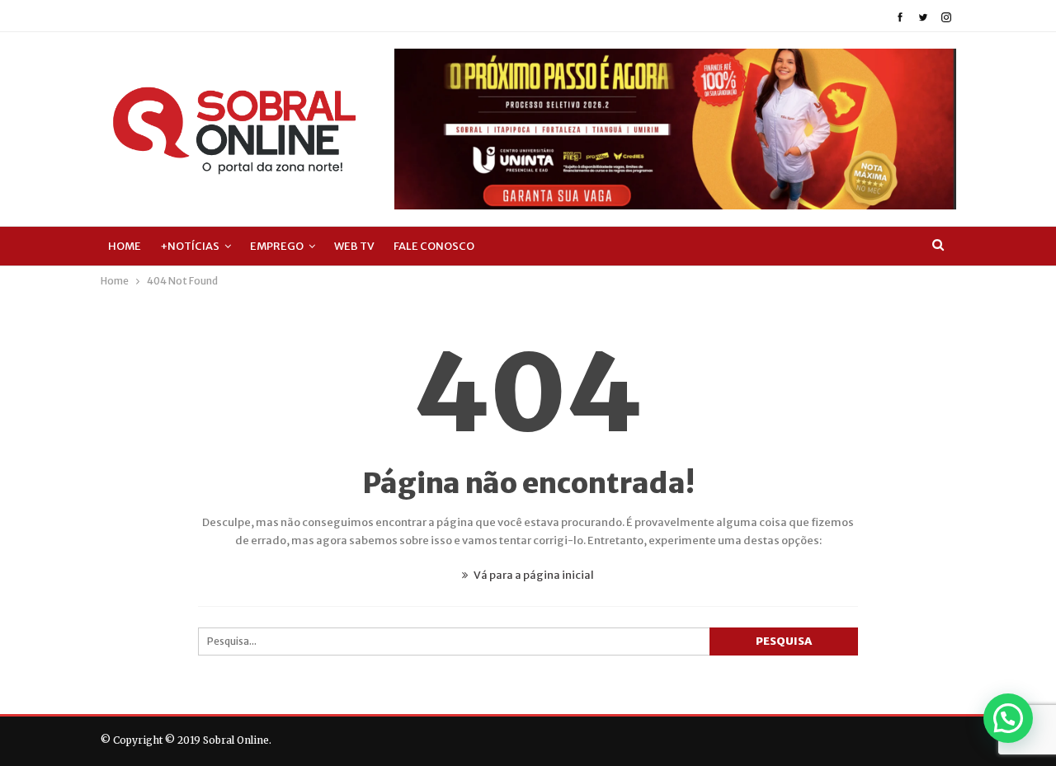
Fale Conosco (434, 246)
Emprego (277, 246)
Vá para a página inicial (533, 575)
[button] (1008, 718)
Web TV (354, 246)
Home (124, 246)
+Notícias (189, 246)
